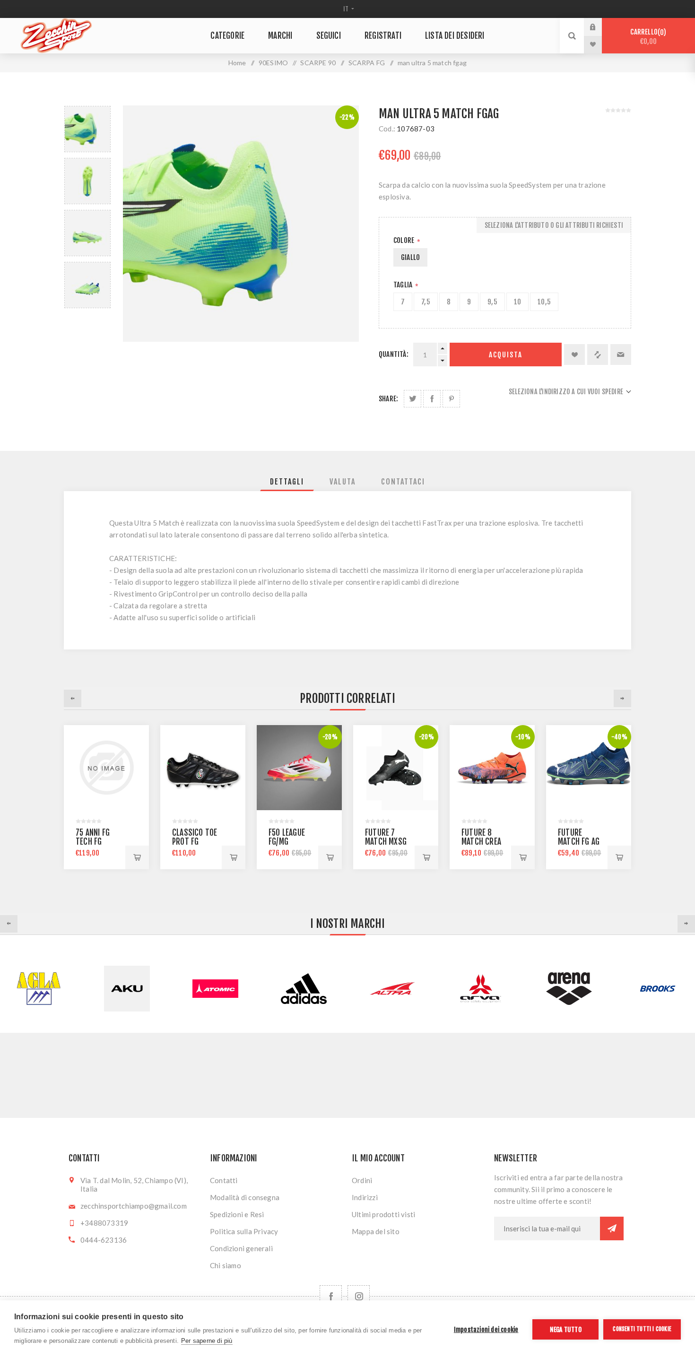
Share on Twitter (412, 398)
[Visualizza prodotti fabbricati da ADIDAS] (215, 988)
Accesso (600, 27)
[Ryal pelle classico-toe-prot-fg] (202, 767)
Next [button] (622, 698)
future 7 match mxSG (386, 837)
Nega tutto (566, 1329)
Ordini (362, 1180)
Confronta (597, 354)
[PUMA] (492, 767)
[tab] (287, 481)
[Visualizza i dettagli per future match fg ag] (588, 767)
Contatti (224, 1180)
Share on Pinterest (451, 398)
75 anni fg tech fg (93, 837)
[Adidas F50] (299, 767)
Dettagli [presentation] (287, 481)
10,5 (544, 301)
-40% (619, 737)
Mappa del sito (376, 1231)
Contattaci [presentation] (403, 481)
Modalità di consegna (244, 1197)
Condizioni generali (241, 1248)
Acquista (505, 354)
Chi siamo (225, 1265)
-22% (347, 117)
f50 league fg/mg (287, 837)
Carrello (646, 36)
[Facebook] (331, 1296)
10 (517, 301)
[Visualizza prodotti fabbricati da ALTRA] (303, 988)
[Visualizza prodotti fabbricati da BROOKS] (569, 988)
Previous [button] (72, 698)
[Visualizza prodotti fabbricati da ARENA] (480, 988)
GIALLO (410, 257)
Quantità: (393, 354)
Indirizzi (365, 1197)
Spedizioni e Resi (237, 1214)
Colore (404, 240)
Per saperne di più (207, 1340)
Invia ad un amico (620, 354)
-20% (330, 737)
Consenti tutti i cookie (642, 1328)
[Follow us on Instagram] (359, 1296)
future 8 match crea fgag (481, 842)
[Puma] (395, 767)
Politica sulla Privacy (244, 1231)
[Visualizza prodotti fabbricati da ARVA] (392, 988)
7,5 (425, 301)
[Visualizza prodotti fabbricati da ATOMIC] (126, 988)
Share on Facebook (432, 398)
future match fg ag (578, 837)
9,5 (492, 301)
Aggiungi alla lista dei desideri (574, 354)
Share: (388, 398)
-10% (522, 737)
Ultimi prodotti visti (383, 1214)
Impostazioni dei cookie (486, 1329)
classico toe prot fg (194, 837)
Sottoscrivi (612, 1228)
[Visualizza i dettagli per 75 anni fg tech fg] (106, 767)
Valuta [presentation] (343, 481)
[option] (87, 129)
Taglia (403, 284)
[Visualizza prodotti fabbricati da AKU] (38, 988)
